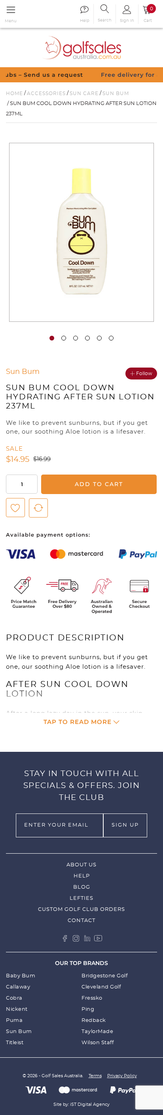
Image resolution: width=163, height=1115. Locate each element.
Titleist (14, 1042)
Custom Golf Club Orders (81, 909)
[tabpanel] (81, 232)
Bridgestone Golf (104, 976)
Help (82, 876)
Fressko (92, 998)
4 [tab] (87, 338)
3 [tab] (75, 338)
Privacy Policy (122, 1076)
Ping (88, 1009)
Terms (95, 1076)
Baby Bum (20, 976)
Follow (144, 373)
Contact (81, 920)
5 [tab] (99, 338)
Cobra (14, 998)
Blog (81, 887)
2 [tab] (63, 338)
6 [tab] (111, 338)
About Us (81, 865)
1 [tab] (51, 338)
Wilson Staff (98, 1042)
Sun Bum (115, 93)
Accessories (46, 93)
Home (14, 93)
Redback (94, 1020)
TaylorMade (97, 1031)
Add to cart (99, 484)
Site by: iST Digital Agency (81, 1104)
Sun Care (84, 93)
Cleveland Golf (101, 987)
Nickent (17, 1009)
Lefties (81, 898)
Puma (14, 1020)
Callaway (18, 987)
